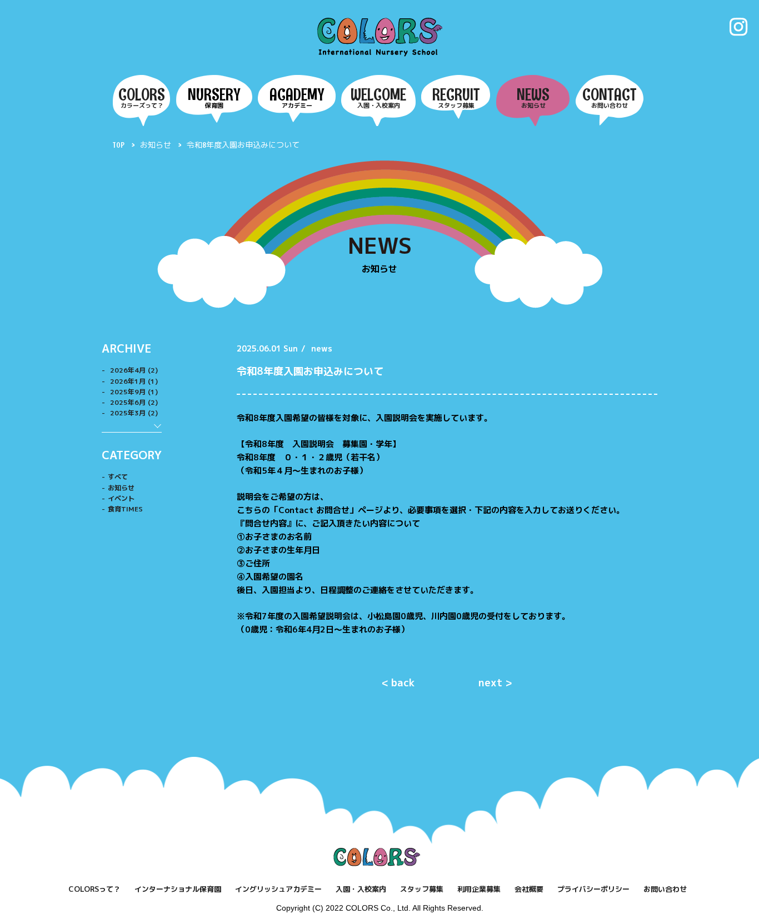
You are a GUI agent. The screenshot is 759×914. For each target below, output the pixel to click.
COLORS (379, 36)
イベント (121, 498)
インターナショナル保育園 (177, 889)
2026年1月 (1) (133, 381)
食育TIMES (125, 509)
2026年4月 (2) (133, 370)
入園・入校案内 (361, 889)
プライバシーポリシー (593, 889)
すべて (118, 476)
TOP (118, 145)
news (321, 348)
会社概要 (529, 889)
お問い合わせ (665, 889)
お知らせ (156, 145)
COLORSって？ (94, 889)
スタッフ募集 (421, 889)
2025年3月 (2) (133, 413)
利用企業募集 (479, 889)
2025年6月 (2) (133, 402)
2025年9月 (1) (133, 391)
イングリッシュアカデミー (278, 889)
